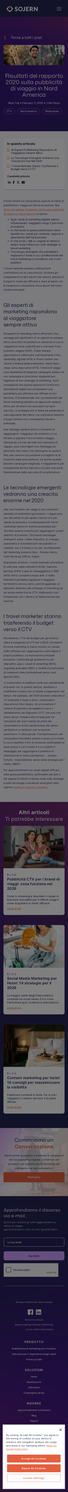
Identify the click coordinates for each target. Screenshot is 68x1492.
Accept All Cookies (33, 1458)
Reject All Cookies (34, 1468)
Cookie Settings (33, 1478)
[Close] (61, 1430)
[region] (34, 1456)
